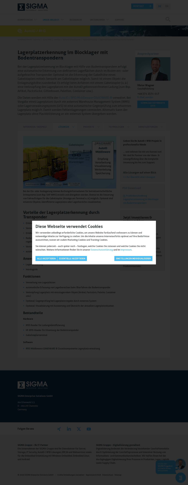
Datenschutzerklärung (102, 249)
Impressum (126, 249)
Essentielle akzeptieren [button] (72, 258)
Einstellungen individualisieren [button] (133, 258)
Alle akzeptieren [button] (46, 258)
